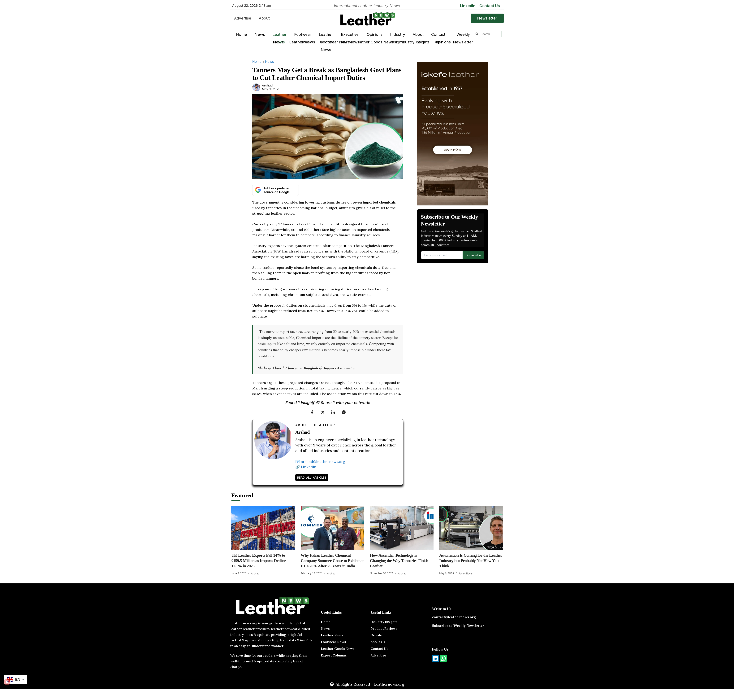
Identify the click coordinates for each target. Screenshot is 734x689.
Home (241, 34)
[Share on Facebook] (312, 412)
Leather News (302, 42)
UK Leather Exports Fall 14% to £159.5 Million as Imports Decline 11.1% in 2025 (258, 560)
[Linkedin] (435, 658)
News (278, 42)
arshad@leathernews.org (323, 461)
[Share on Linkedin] (333, 412)
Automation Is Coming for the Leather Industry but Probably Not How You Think (470, 560)
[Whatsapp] (443, 658)
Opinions (443, 42)
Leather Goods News (374, 42)
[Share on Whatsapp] (344, 412)
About (264, 18)
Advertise (242, 18)
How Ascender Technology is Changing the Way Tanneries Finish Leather (399, 560)
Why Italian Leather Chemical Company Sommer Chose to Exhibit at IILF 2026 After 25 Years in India (332, 560)
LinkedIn (467, 5)
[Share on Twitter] (322, 412)
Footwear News (335, 42)
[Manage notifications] (7, 682)
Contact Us (489, 5)
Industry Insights (414, 42)
